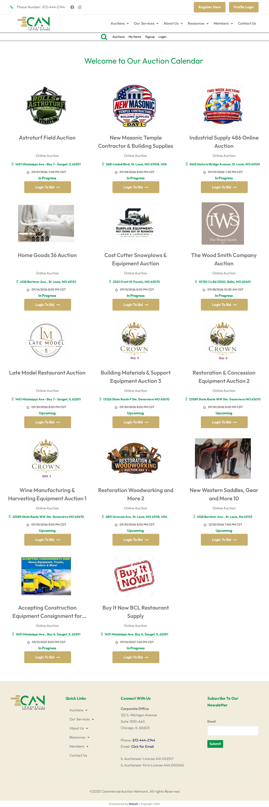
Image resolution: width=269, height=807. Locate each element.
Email (211, 721)
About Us (171, 23)
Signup (150, 37)
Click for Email (142, 746)
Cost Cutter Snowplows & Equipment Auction (135, 259)
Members (221, 23)
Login (162, 37)
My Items (135, 37)
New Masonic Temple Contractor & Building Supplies (135, 141)
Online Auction (47, 155)
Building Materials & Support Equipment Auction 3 (136, 376)
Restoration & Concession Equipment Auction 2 (224, 376)
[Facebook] (72, 7)
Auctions (118, 23)
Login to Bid (44, 187)
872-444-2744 (144, 740)
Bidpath (133, 803)
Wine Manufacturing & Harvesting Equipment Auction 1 (47, 494)
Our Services (144, 23)
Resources (196, 23)
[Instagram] (79, 7)
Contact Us (247, 23)
